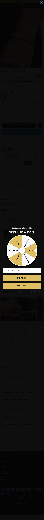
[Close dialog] (41, 2)
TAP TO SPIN (22, 278)
